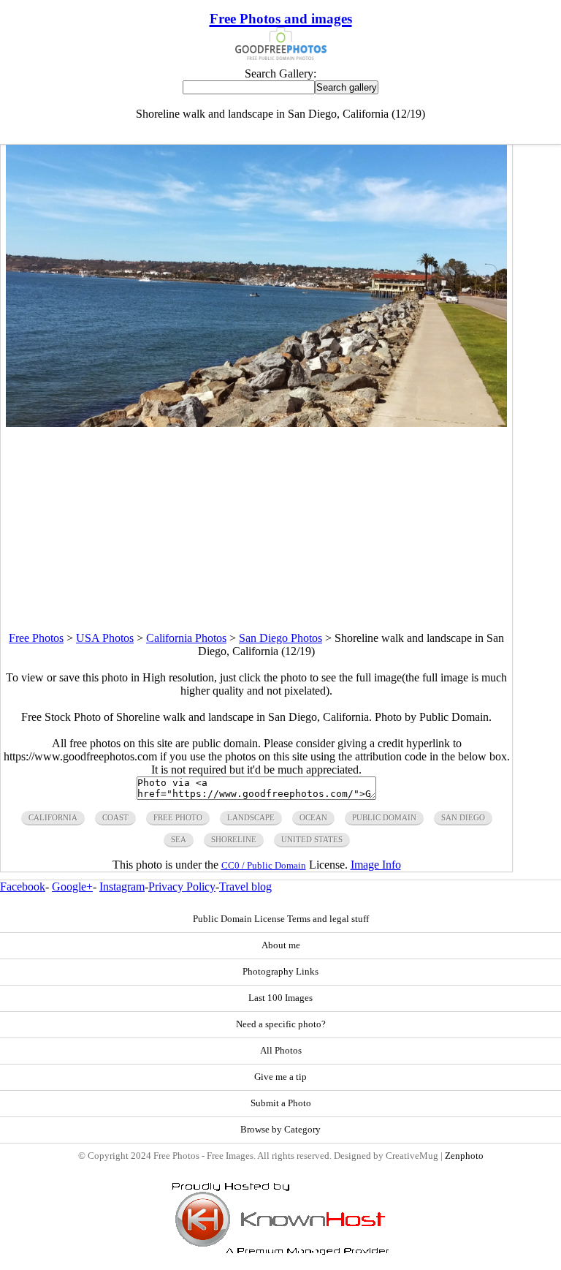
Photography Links (280, 972)
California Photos (186, 638)
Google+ (72, 886)
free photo (177, 817)
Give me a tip (280, 1077)
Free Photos (36, 638)
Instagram (122, 886)
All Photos (281, 1051)
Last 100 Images (280, 998)
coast (115, 817)
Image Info (376, 864)
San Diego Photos (280, 638)
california (52, 817)
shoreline (233, 839)
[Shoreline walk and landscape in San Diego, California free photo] (256, 423)
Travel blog (245, 886)
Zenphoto (464, 1156)
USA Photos (105, 638)
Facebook (22, 886)
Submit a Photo (281, 1103)
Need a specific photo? (281, 1024)
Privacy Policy (181, 886)
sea (178, 839)
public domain (384, 817)
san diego (463, 817)
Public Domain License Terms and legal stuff (281, 919)
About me (281, 945)
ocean (313, 817)
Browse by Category (280, 1130)
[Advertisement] (256, 529)
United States (312, 839)
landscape (251, 817)
